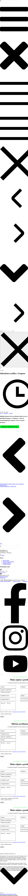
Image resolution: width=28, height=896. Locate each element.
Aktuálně (6, 413)
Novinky (11, 413)
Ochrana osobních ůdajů (5, 581)
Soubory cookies (16, 581)
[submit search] (13, 331)
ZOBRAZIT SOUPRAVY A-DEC (9, 426)
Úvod (1, 413)
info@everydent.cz (4, 576)
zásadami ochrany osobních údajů (19, 711)
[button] (14, 39)
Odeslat (2, 716)
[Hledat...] (0, 368)
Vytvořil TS (24, 581)
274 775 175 (2, 572)
